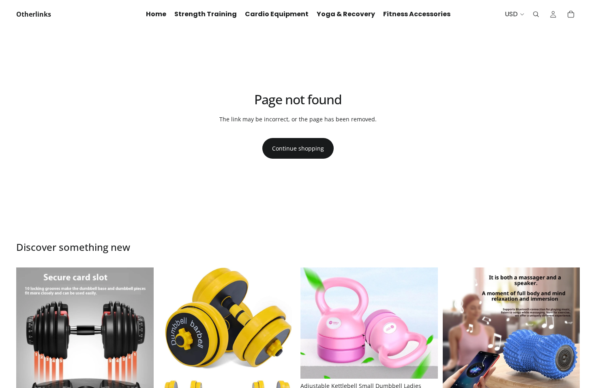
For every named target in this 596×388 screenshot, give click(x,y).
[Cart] (571, 14)
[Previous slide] (28, 336)
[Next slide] (141, 336)
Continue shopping (298, 148)
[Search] (536, 14)
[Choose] (425, 366)
